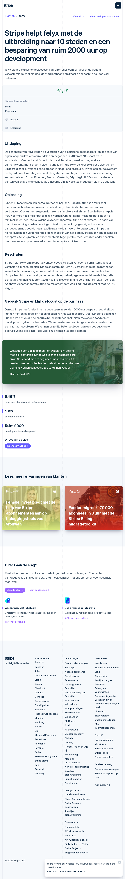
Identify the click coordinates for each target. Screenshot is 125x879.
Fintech (69, 738)
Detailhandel (71, 783)
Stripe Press (101, 752)
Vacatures (100, 744)
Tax (37, 764)
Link (37, 730)
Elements (40, 709)
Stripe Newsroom (104, 748)
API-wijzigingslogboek (76, 839)
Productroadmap (104, 739)
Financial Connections (46, 713)
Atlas (37, 671)
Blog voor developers (76, 852)
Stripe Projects (73, 848)
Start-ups (70, 667)
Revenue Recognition (46, 756)
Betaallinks (40, 739)
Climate (39, 692)
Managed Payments (45, 735)
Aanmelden (101, 784)
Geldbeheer (71, 716)
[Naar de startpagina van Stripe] (8, 658)
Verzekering (71, 754)
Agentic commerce (75, 671)
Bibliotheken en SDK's (76, 844)
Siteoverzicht (102, 715)
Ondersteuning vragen (107, 769)
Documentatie (72, 826)
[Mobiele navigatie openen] (118, 5)
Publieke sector (73, 778)
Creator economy (74, 733)
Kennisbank (101, 663)
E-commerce (72, 680)
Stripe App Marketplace (77, 798)
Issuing (38, 726)
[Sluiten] (119, 863)
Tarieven (39, 666)
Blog (97, 671)
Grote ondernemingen (76, 663)
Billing (38, 679)
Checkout (40, 688)
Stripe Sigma (41, 760)
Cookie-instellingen (105, 719)
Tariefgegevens (14, 621)
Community (101, 676)
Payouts (39, 747)
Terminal (39, 769)
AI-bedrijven (71, 729)
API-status (70, 835)
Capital (38, 683)
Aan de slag (14, 589)
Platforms (70, 721)
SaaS (67, 725)
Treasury (40, 773)
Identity (39, 718)
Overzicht (78, 16)
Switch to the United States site (64, 871)
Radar (38, 752)
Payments (40, 743)
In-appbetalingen (74, 708)
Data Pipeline (42, 705)
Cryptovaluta (42, 700)
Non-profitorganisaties (77, 766)
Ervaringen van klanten (107, 667)
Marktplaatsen (72, 712)
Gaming (69, 742)
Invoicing (39, 722)
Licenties (100, 711)
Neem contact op (16, 445)
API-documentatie (75, 618)
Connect (39, 696)
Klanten (10, 16)
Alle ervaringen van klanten (104, 16)
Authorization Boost (45, 675)
